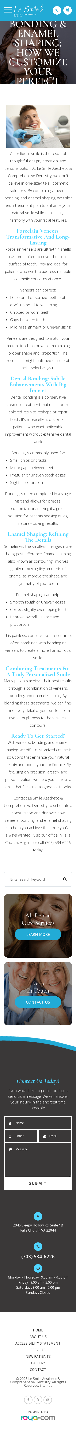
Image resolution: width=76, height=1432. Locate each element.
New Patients (38, 1356)
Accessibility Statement (38, 1343)
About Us (38, 1336)
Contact (38, 1369)
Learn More (38, 934)
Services (38, 1350)
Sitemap (46, 1385)
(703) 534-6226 (38, 1256)
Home (38, 1330)
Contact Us (38, 1002)
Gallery (38, 1363)
